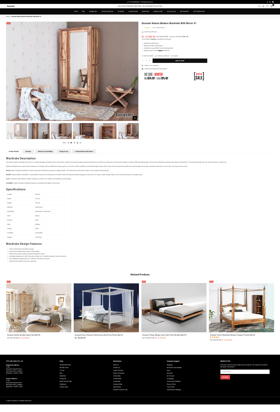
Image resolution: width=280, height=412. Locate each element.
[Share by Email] (80, 143)
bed (83, 11)
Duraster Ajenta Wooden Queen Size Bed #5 (23, 335)
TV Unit (62, 370)
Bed (61, 373)
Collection (171, 11)
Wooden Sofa (64, 367)
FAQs (168, 370)
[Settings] (263, 6)
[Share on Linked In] (77, 143)
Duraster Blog (117, 384)
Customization (199, 11)
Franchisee (116, 381)
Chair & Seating (107, 11)
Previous (8, 71)
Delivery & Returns (163, 56)
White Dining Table (66, 381)
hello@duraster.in (147, 2)
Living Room (133, 11)
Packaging (170, 378)
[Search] (259, 6)
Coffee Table (64, 387)
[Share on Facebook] (68, 143)
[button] (214, 337)
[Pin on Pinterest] (74, 143)
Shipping (153, 39)
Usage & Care (63, 151)
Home (8, 16)
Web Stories (117, 387)
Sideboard (63, 384)
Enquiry (175, 56)
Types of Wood (118, 370)
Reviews (28, 151)
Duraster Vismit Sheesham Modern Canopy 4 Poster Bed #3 (232, 335)
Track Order (170, 387)
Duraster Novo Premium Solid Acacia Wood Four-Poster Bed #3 (99, 335)
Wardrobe (63, 376)
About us (116, 365)
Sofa (76, 11)
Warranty (170, 373)
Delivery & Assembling (45, 151)
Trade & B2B (117, 378)
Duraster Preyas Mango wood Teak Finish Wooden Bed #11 (164, 335)
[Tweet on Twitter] (71, 143)
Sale (8, 23)
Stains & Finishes (118, 373)
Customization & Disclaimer (84, 151)
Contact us (116, 367)
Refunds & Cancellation (174, 367)
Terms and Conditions (174, 381)
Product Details (14, 151)
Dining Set (93, 11)
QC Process (170, 376)
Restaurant (184, 11)
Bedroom (145, 11)
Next (136, 71)
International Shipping (174, 389)
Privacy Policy (171, 384)
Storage (121, 11)
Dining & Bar (158, 11)
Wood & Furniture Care (120, 389)
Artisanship (117, 376)
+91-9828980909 (133, 2)
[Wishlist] (267, 6)
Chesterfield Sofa (65, 365)
